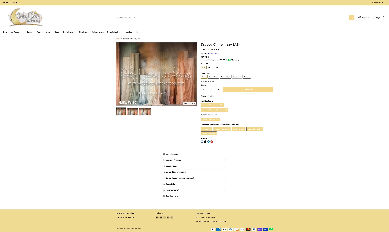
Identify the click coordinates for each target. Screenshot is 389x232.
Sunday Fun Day (238, 129)
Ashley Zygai (212, 53)
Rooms (48, 32)
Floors (39, 32)
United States (378, 3)
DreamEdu (129, 32)
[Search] (351, 17)
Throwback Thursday (254, 129)
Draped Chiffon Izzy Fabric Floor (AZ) (215, 110)
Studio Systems (69, 32)
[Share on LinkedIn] (208, 141)
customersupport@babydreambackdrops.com (211, 221)
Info (138, 32)
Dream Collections (114, 32)
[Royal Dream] (237, 79)
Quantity (203, 85)
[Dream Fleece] (214, 79)
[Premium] (247, 79)
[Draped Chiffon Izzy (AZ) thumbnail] (121, 112)
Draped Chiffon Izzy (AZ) (211, 119)
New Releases (15, 32)
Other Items (83, 32)
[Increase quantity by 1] (218, 89)
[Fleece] (204, 79)
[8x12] (210, 69)
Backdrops (29, 32)
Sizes (57, 32)
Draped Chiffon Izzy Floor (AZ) (212, 105)
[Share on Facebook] (202, 141)
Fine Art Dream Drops (222, 129)
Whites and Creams (209, 133)
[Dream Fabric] (225, 79)
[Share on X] (205, 141)
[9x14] (216, 69)
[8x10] (204, 69)
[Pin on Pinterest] (212, 141)
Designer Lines (97, 32)
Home (5, 32)
